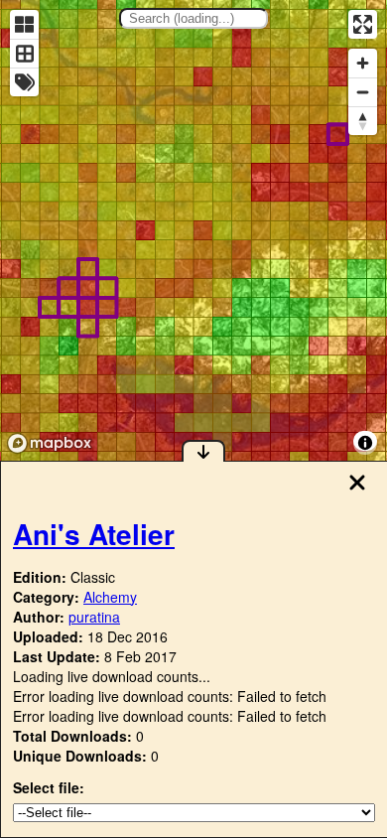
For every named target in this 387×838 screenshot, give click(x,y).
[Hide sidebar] (203, 451)
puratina (94, 617)
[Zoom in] (362, 63)
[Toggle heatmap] (24, 24)
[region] (193, 230)
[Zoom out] (362, 91)
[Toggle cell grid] (24, 53)
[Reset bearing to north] (362, 120)
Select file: (48, 787)
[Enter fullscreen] (362, 24)
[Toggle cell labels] (24, 82)
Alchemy (110, 597)
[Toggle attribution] (365, 443)
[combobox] (193, 18)
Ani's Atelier (94, 533)
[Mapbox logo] (49, 443)
